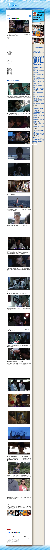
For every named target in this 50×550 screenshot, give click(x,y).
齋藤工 (36, 142)
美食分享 (24, 8)
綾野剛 (33, 141)
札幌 (40, 139)
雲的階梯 (23, 534)
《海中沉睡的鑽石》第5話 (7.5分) (37, 60)
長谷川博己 (20, 534)
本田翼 (39, 139)
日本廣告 (18, 8)
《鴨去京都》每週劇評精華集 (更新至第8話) (27, 538)
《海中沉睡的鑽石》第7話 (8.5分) (37, 59)
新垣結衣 (41, 138)
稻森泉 (16, 534)
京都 (39, 137)
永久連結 (28, 534)
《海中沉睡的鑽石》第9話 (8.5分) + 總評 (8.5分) (38, 57)
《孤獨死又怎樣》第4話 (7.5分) (36, 51)
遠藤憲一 (42, 141)
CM (37, 137)
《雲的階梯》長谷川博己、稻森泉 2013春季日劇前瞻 (13, 80)
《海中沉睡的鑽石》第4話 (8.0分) (37, 64)
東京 (41, 139)
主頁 (7, 8)
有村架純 (34, 139)
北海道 (34, 137)
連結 (9, 63)
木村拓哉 (37, 139)
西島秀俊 (40, 141)
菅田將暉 (35, 141)
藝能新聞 (10, 8)
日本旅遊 (21, 8)
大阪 (39, 137)
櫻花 (36, 140)
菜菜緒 (38, 141)
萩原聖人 (18, 534)
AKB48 (33, 137)
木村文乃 (14, 534)
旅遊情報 (13, 8)
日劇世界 (15, 8)
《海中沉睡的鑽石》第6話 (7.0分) (37, 61)
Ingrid (9, 15)
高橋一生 (35, 142)
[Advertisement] (25, 44)
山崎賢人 (35, 138)
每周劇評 (10, 534)
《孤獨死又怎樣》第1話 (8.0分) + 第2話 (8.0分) (38, 56)
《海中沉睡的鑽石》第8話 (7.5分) (37, 58)
